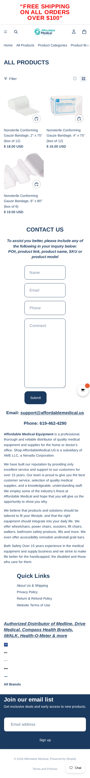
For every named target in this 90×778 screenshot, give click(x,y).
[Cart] (84, 32)
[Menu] (5, 31)
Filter (13, 79)
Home (8, 45)
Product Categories (52, 45)
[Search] (16, 32)
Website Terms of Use (33, 605)
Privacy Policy (27, 592)
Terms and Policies (45, 769)
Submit (35, 398)
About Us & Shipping (32, 585)
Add (40, 119)
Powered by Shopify (63, 759)
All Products (25, 45)
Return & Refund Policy (34, 598)
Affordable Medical (36, 759)
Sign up (45, 740)
